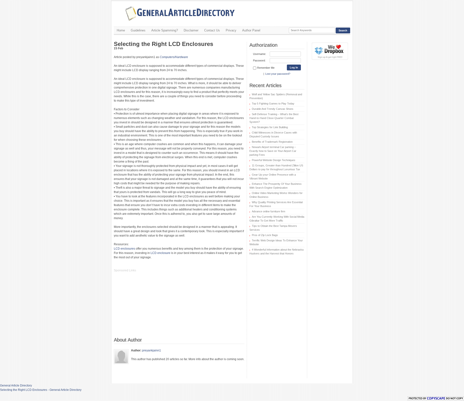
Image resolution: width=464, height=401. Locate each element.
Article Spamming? (164, 30)
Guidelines (138, 30)
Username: (259, 53)
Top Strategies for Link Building (270, 127)
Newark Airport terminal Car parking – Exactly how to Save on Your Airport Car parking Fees (272, 151)
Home (121, 30)
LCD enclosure (160, 253)
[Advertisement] (150, 307)
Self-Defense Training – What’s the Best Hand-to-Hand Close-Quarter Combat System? (273, 118)
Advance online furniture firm (268, 211)
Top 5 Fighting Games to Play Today (273, 103)
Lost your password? (277, 73)
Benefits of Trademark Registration (272, 141)
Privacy (231, 30)
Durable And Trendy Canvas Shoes (272, 108)
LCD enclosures (124, 248)
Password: (259, 60)
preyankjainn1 (151, 350)
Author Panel (251, 30)
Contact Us (212, 30)
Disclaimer (191, 30)
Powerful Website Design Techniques (273, 160)
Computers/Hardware (174, 57)
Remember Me (266, 67)
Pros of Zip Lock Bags (265, 235)
